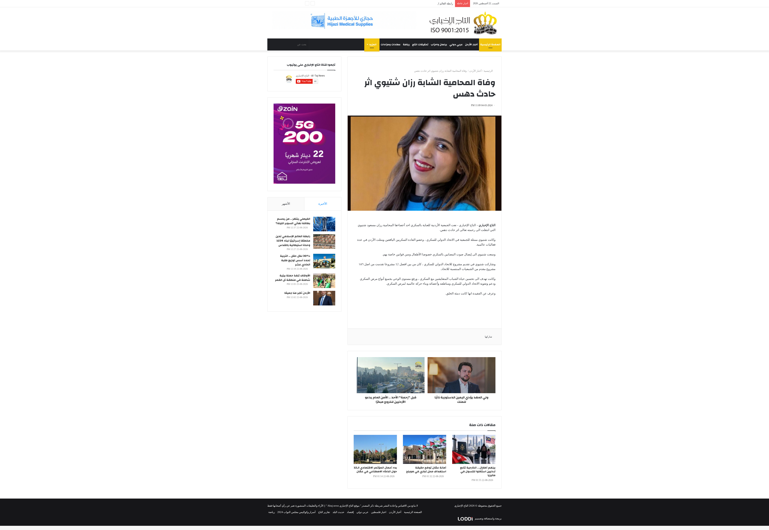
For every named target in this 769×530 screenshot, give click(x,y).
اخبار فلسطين (378, 512)
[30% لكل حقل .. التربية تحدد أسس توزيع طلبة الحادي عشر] (324, 261)
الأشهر (286, 203)
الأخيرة (322, 203)
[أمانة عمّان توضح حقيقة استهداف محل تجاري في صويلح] (424, 449)
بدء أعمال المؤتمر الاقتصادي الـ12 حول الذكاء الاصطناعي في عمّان (375, 469)
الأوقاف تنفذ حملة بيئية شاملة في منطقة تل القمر (292, 278)
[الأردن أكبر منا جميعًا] (324, 298)
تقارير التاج (324, 512)
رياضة (406, 44)
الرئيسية (488, 70)
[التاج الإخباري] (465, 23)
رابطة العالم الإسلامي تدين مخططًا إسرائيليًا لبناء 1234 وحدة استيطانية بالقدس (410, 3)
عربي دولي (456, 44)
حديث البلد (338, 512)
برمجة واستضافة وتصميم (488, 518)
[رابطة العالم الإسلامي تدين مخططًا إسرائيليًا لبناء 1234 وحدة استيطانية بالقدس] (324, 241)
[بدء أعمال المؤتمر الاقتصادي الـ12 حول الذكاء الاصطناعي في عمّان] (375, 449)
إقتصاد (350, 512)
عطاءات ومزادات (391, 44)
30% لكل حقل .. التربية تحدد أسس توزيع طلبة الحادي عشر (295, 260)
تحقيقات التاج (420, 44)
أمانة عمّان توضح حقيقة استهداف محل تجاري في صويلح (426, 469)
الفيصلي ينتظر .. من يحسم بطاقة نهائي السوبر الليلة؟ (293, 221)
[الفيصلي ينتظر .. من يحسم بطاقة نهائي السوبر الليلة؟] (324, 224)
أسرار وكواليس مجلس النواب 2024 (296, 512)
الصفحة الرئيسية (490, 44)
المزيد (372, 44)
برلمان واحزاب (439, 44)
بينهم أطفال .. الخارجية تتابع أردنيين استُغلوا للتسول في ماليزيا (477, 471)
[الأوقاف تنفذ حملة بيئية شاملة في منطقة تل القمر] (324, 280)
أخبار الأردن (471, 44)
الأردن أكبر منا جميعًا (297, 293)
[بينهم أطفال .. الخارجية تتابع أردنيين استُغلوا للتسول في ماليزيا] (473, 449)
